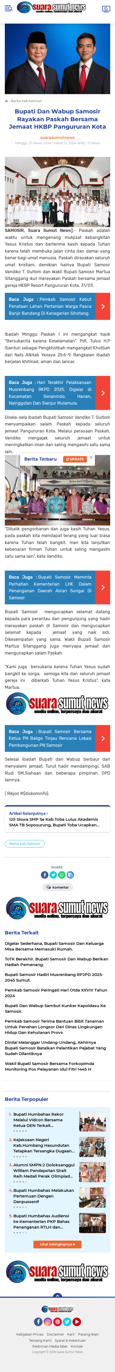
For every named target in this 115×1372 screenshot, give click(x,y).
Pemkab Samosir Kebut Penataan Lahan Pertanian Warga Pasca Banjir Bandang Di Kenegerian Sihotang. (50, 306)
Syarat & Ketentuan (70, 1340)
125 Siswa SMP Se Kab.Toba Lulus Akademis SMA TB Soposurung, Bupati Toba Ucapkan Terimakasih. (53, 822)
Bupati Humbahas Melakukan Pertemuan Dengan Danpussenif (43, 1196)
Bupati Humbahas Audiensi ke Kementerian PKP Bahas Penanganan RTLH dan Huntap (41, 1221)
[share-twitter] (53, 875)
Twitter (69, 1328)
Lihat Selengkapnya (56, 1244)
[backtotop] (57, 1298)
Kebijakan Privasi (30, 1334)
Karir (71, 1334)
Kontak (77, 1346)
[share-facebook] (44, 875)
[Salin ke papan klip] (70, 875)
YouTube (80, 1328)
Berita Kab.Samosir (24, 844)
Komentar (60, 887)
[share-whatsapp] (62, 875)
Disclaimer (55, 1334)
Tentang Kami (40, 1340)
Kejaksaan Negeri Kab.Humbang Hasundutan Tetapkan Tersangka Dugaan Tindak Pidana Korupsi (42, 1145)
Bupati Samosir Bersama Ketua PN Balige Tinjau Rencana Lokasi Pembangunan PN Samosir (50, 738)
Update (76, 459)
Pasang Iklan (88, 1334)
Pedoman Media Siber (50, 1346)
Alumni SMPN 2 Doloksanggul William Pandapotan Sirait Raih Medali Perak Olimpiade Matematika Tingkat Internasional (44, 1170)
